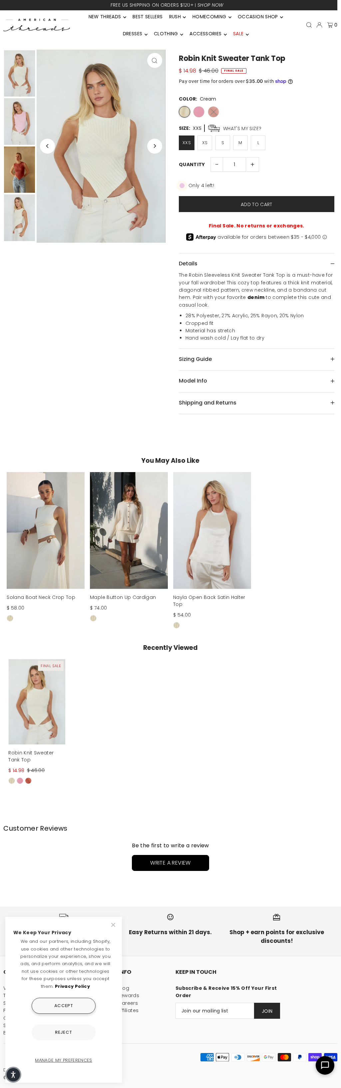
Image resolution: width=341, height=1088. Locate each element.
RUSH (175, 16)
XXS (186, 142)
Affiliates (128, 1010)
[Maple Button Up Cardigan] (129, 530)
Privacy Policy (72, 986)
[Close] (114, 925)
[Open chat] (325, 1065)
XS (205, 142)
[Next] (154, 145)
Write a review (170, 863)
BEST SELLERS (148, 16)
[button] (13, 1075)
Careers (128, 1003)
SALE (238, 33)
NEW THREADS (105, 16)
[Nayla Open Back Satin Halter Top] (212, 530)
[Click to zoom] (154, 60)
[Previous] (47, 145)
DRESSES (132, 33)
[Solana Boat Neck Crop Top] (46, 530)
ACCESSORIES (205, 33)
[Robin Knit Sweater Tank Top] (36, 701)
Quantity (192, 164)
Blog (123, 988)
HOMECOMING (209, 16)
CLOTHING (166, 33)
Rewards (128, 995)
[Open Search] (309, 25)
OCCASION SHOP (258, 16)
